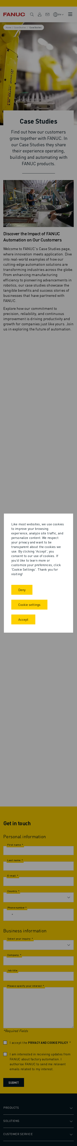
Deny (21, 590)
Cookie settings (29, 604)
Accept (23, 619)
